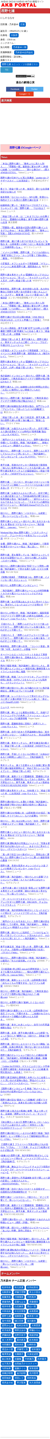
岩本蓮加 (36, 1349)
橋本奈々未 (32, 1316)
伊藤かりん (34, 1330)
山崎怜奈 (31, 1344)
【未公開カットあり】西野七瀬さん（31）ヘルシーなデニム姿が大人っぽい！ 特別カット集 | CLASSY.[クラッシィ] (24, 1125)
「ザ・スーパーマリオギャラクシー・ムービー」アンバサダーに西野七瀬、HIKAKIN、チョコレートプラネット (24, 902)
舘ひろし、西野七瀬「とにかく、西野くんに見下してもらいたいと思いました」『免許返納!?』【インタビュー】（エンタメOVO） (24, 454)
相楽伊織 (33, 1335)
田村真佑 (31, 1378)
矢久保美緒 (34, 1382)
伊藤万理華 (20, 1292)
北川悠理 (33, 1373)
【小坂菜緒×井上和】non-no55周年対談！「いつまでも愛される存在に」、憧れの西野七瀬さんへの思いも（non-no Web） (24, 972)
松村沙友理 (22, 1325)
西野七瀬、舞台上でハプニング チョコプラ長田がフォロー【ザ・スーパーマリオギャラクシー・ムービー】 (25, 1169)
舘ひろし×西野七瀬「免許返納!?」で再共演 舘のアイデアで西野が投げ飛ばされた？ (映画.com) (24, 994)
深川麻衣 (31, 1321)
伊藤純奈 (6, 1335)
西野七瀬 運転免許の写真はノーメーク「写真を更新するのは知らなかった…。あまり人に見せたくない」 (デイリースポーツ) (25, 846)
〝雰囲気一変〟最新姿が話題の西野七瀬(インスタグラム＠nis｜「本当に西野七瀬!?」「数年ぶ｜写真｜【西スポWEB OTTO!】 (24, 230)
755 (6, 70)
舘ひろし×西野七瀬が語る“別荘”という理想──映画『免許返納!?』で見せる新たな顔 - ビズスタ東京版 (24, 569)
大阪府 (14, 35)
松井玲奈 (6, 1287)
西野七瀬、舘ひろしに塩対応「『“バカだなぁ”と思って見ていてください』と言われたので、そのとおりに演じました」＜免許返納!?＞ (24, 935)
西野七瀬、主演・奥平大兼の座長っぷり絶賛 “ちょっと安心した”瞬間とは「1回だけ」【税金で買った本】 (24, 1036)
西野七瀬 (6, 1316)
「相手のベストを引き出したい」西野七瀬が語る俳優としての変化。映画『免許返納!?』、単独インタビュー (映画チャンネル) (24, 924)
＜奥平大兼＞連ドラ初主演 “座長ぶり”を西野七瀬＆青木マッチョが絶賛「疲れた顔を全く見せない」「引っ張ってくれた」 (25, 891)
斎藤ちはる (20, 1302)
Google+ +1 (24, 94)
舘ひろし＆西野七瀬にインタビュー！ (19, 585)
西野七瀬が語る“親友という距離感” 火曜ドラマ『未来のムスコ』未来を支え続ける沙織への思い (23, 1103)
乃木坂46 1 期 (19, 47)
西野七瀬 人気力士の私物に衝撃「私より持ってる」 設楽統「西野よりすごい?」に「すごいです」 (24, 1114)
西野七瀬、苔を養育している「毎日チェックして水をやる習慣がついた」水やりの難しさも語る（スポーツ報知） (24, 558)
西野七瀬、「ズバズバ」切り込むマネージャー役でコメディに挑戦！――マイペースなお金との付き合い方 (24, 485)
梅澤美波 (6, 1354)
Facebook (15, 89)
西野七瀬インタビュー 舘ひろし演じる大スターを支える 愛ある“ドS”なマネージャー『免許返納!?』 (25, 835)
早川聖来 (21, 1382)
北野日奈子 (20, 1335)
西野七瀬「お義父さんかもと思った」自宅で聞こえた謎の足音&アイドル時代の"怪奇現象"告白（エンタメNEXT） (24, 431)
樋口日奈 (19, 1321)
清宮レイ (19, 1378)
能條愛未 (19, 1316)
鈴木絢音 (33, 1340)
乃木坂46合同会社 (24, 52)
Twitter (34, 89)
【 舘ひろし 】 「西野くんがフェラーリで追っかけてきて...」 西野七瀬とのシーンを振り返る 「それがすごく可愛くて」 (25, 627)
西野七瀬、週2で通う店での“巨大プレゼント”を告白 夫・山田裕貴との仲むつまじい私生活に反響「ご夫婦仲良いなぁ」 (25, 244)
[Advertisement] (25, 123)
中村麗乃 (29, 1359)
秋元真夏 (19, 1287)
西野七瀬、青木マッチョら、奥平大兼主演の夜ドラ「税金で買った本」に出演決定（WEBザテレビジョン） (25, 746)
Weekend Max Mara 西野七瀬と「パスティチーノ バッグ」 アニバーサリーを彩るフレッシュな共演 (24, 535)
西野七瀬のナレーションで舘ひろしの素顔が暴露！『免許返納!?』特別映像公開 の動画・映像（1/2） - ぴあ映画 (23, 1058)
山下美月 (6, 1363)
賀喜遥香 (33, 1368)
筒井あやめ (7, 1382)
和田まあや (20, 1330)
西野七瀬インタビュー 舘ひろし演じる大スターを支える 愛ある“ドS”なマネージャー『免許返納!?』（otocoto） (25, 524)
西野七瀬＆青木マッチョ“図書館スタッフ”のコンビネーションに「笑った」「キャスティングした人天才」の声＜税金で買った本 (24, 278)
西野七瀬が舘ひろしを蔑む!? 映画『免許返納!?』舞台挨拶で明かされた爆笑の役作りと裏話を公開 (24, 805)
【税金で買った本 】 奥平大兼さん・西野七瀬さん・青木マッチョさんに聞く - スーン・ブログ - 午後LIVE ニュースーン (24, 342)
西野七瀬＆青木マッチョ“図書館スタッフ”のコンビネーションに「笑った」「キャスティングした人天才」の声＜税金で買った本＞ (24, 364)
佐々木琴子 (7, 1340)
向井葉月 (42, 1359)
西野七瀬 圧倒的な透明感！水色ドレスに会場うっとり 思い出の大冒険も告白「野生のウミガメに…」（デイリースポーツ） (25, 1080)
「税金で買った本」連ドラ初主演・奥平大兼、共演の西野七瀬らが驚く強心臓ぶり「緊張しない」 (24, 420)
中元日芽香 (20, 1311)
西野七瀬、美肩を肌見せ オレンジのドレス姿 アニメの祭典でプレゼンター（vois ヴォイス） (24, 868)
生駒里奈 (6, 1292)
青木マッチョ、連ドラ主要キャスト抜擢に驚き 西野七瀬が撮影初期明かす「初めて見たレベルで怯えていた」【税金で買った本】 (25, 768)
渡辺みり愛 (7, 1349)
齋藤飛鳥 (6, 1302)
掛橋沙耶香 (7, 1373)
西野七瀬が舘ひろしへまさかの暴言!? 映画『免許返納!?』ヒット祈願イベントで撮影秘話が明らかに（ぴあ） (24, 1136)
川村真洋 (31, 1297)
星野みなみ (7, 1325)
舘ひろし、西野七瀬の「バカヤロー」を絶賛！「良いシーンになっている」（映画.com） (23, 1264)
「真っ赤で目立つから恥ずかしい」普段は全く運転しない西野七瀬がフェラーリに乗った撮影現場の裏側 (24, 857)
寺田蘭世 (6, 1344)
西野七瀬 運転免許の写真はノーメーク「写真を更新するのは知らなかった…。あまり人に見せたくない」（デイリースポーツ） (25, 1253)
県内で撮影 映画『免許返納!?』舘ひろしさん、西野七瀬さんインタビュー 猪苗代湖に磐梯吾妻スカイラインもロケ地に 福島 (25, 668)
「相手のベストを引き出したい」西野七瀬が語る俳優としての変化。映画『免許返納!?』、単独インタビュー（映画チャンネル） (24, 443)
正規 (22, 24)
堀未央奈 (19, 1344)
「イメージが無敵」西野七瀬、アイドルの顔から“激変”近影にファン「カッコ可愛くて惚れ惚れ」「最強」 (24, 255)
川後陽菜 (19, 1297)
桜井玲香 (6, 1306)
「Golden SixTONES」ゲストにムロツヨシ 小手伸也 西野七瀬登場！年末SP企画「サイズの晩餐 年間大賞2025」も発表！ (24, 1069)
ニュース (4, 707)
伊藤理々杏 (22, 1349)
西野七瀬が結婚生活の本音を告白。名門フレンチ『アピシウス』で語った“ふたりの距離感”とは (24, 409)
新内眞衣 (21, 1340)
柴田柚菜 (6, 1378)
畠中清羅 (6, 1321)
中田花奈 (6, 1311)
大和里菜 (36, 1325)
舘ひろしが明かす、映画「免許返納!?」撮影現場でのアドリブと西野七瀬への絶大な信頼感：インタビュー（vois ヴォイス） (24, 616)
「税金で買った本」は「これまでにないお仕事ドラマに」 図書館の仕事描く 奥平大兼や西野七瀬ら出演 (24, 219)
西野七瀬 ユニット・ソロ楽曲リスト (20, 64)
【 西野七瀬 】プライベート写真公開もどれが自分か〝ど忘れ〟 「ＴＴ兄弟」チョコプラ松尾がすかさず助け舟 (25, 1147)
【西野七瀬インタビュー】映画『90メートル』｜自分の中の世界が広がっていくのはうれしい (24, 1091)
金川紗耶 (21, 1373)
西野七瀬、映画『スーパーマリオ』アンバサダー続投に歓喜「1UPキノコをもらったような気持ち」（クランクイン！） (24, 680)
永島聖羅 (33, 1311)
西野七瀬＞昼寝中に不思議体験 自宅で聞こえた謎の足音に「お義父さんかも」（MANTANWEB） (25, 1181)
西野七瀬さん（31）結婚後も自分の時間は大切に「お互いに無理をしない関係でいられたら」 (24, 390)
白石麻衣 (19, 1306)
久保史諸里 (32, 1354)
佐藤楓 (18, 1359)
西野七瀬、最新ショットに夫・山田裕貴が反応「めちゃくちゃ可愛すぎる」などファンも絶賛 (23, 983)
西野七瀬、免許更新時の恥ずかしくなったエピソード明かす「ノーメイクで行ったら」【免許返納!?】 (24, 913)
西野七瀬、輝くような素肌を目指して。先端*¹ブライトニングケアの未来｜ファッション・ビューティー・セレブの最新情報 (24, 715)
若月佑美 (6, 1330)
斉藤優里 (33, 1302)
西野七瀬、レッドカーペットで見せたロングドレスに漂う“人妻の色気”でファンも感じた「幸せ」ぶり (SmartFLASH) (24, 699)
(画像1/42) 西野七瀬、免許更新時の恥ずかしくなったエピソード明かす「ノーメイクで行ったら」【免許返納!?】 (24, 1158)
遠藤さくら (20, 1368)
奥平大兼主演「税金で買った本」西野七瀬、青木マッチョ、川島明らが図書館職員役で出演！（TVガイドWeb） (24, 949)
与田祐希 (6, 1368)
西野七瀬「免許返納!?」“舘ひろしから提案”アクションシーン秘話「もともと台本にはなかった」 (24, 880)
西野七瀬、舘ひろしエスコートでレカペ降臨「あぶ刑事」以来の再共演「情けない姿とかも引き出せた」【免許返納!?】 (24, 1047)
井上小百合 (34, 1292)
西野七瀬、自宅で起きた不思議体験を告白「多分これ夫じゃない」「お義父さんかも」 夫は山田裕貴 (25, 735)
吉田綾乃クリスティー (26, 1363)
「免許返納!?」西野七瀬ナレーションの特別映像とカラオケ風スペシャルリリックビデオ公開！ (24, 593)
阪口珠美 (6, 1359)
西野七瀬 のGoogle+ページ (25, 147)
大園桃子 (19, 1354)
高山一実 (31, 1306)
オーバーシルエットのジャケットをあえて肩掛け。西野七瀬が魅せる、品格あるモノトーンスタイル (24, 657)
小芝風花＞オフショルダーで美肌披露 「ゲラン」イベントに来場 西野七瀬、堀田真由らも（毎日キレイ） (25, 353)
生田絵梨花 (32, 1287)
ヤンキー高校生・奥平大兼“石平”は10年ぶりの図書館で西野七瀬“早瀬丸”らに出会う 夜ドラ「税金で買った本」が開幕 (25, 331)
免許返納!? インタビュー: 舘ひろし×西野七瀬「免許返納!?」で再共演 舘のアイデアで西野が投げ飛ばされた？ (24, 379)
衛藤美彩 (6, 1297)
